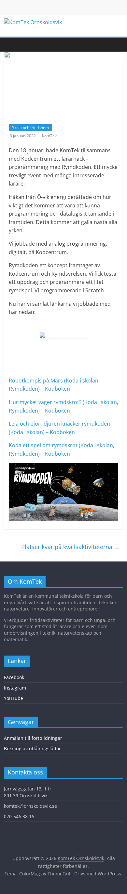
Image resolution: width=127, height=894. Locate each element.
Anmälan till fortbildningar (33, 738)
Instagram (15, 688)
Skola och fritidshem (30, 127)
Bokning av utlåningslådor (32, 748)
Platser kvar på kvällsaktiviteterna (70, 547)
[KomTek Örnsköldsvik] (7, 44)
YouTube (13, 698)
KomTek (49, 135)
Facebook (14, 677)
